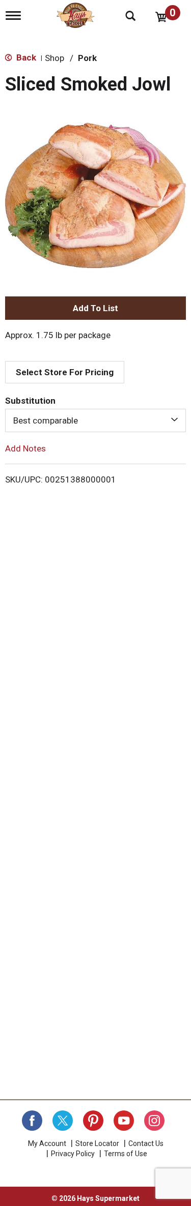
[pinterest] (93, 1120)
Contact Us (145, 1143)
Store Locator (97, 1143)
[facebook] (32, 1120)
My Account (47, 1143)
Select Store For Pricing (65, 372)
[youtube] (124, 1120)
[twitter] (62, 1120)
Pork (87, 58)
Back (25, 57)
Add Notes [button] (25, 448)
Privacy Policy (73, 1154)
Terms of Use (125, 1154)
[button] (95, 308)
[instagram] (154, 1120)
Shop (54, 58)
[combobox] (95, 420)
